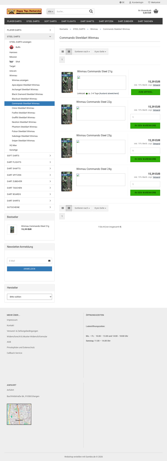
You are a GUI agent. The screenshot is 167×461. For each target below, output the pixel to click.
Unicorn (12, 71)
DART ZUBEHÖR (125, 21)
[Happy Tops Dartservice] (24, 11)
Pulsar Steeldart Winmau (23, 131)
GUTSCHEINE (13, 207)
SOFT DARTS (50, 21)
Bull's (17, 47)
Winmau (13, 75)
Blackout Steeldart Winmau (24, 99)
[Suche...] (91, 11)
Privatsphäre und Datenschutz (21, 347)
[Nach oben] (158, 456)
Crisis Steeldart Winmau (23, 108)
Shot (17, 61)
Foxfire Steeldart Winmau (23, 113)
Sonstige (13, 150)
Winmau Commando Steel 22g (94, 101)
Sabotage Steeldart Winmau (25, 136)
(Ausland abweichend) (109, 93)
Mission (13, 57)
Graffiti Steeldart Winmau (23, 117)
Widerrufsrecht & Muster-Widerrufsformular (27, 336)
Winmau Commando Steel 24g (94, 168)
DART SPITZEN (106, 21)
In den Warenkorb (145, 125)
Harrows (13, 52)
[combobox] (82, 52)
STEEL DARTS (32, 21)
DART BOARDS (14, 194)
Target (12, 66)
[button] (122, 2)
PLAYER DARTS (14, 21)
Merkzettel (155, 2)
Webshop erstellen (73, 456)
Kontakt (10, 325)
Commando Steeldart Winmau (25, 103)
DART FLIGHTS (68, 21)
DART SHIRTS (13, 200)
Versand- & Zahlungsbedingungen (22, 331)
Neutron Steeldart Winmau (24, 122)
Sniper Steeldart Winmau (23, 140)
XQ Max (13, 145)
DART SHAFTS (87, 21)
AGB (9, 342)
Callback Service (14, 353)
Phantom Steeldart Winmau (24, 127)
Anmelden (29, 269)
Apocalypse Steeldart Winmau (26, 85)
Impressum (12, 320)
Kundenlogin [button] (137, 2)
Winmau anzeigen (20, 80)
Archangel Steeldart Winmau (25, 89)
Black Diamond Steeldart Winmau (27, 94)
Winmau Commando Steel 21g (94, 71)
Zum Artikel (145, 92)
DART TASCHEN (145, 21)
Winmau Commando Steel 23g (94, 135)
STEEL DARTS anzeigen (20, 42)
